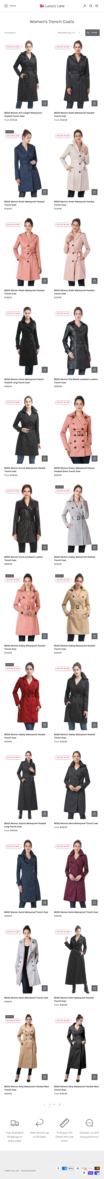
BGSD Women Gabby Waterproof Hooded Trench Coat (74, 558)
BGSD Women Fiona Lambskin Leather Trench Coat (23, 558)
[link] (44, 1104)
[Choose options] (45, 103)
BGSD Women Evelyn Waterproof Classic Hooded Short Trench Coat (74, 470)
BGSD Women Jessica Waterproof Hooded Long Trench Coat (25, 825)
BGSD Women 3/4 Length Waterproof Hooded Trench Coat (23, 114)
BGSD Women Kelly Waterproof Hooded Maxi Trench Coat (26, 1088)
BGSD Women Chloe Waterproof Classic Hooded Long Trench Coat (24, 381)
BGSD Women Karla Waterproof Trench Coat (76, 823)
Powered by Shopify (28, 1171)
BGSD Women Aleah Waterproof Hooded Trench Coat (74, 114)
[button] (91, 6)
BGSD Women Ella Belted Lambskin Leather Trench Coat (76, 381)
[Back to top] (99, 1174)
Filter (94, 32)
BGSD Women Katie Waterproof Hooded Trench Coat (74, 999)
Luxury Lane (14, 1171)
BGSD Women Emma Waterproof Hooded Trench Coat (24, 470)
